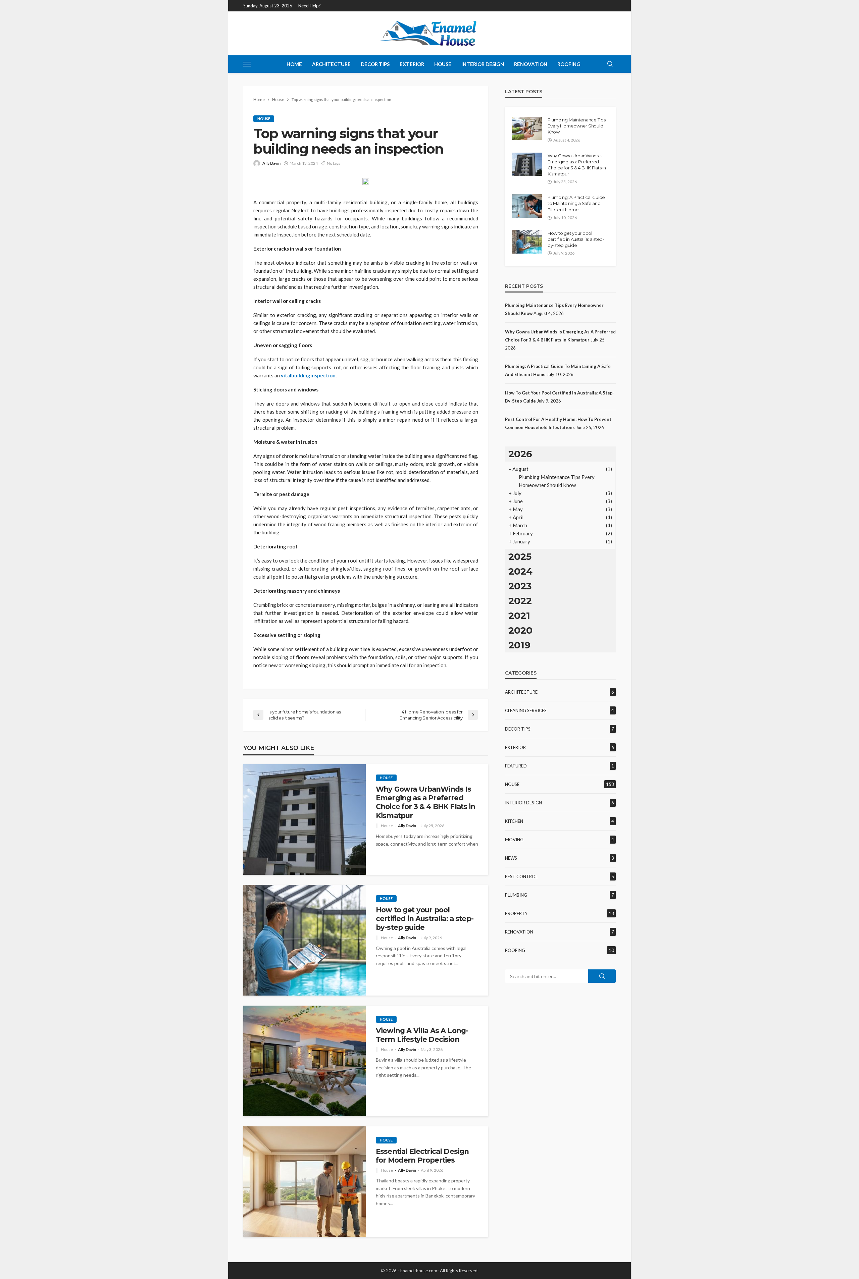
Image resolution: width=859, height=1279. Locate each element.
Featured (516, 765)
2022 (520, 600)
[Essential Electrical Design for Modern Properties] (304, 1181)
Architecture (331, 64)
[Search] (610, 64)
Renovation (530, 64)
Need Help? (309, 5)
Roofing (568, 64)
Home (294, 64)
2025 (520, 556)
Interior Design (482, 64)
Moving (514, 839)
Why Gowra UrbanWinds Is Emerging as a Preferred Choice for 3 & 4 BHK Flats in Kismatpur (425, 802)
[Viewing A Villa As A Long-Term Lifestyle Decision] (304, 1061)
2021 (519, 615)
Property (516, 913)
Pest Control (521, 876)
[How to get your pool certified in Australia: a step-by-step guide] (304, 940)
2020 (520, 630)
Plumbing (516, 895)
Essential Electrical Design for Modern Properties (422, 1155)
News (511, 858)
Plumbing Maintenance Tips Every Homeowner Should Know (577, 126)
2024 (520, 571)
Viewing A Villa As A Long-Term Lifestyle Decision (422, 1035)
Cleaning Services (526, 710)
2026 (520, 454)
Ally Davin (271, 163)
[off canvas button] (247, 64)
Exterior (412, 64)
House (442, 64)
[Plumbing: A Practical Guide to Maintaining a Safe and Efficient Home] (527, 206)
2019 (519, 645)
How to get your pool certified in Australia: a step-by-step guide (424, 919)
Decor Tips (375, 64)
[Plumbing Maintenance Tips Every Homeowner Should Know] (527, 128)
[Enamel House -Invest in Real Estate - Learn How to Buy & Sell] (429, 33)
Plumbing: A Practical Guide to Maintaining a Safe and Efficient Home (576, 203)
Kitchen (514, 821)
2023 (520, 586)
